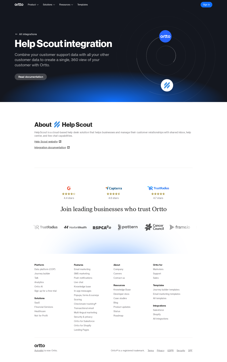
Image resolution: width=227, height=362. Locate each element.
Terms (151, 350)
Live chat (78, 282)
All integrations (160, 318)
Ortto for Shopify (82, 325)
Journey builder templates (166, 289)
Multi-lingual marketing (85, 312)
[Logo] (20, 4)
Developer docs (121, 294)
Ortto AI (38, 286)
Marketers (158, 269)
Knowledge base (82, 286)
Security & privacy (83, 316)
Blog (116, 302)
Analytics (39, 282)
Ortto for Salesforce (84, 321)
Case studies (120, 298)
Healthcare (40, 311)
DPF (190, 350)
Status (117, 311)
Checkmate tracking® (85, 303)
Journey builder (42, 273)
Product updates (122, 307)
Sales (156, 278)
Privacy (160, 350)
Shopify (157, 314)
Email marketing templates (166, 294)
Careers (118, 273)
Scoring (78, 299)
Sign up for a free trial (45, 291)
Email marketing (82, 269)
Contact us (119, 278)
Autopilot (39, 350)
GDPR (170, 350)
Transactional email (84, 308)
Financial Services (43, 307)
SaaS (37, 302)
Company (118, 269)
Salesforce (158, 310)
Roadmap (118, 315)
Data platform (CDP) (44, 269)
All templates (159, 298)
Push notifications (83, 278)
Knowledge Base (122, 289)
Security (181, 350)
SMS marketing (82, 273)
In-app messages (82, 291)
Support (157, 273)
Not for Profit (41, 315)
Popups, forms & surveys (86, 295)
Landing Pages (81, 329)
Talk (36, 278)
